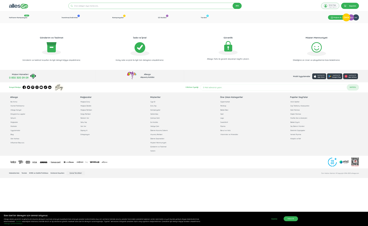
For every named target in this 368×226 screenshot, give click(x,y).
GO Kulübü (162, 18)
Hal (356, 17)
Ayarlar (274, 219)
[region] (184, 219)
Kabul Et (291, 219)
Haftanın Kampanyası (18, 18)
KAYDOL (353, 87)
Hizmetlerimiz (14, 173)
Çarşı (346, 17)
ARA (237, 6)
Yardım (204, 18)
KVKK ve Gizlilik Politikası (39, 173)
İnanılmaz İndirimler (70, 18)
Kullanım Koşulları (58, 173)
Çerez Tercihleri (76, 173)
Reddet (19, 221)
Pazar (351, 17)
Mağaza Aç (337, 17)
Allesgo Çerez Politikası (13, 224)
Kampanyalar (118, 18)
